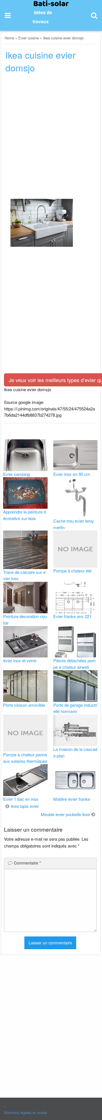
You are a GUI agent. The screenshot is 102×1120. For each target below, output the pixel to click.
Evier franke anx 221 (72, 616)
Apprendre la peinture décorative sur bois (24, 515)
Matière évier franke (71, 799)
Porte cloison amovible (24, 705)
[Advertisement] (51, 132)
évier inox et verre (19, 660)
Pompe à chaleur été (72, 571)
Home (9, 38)
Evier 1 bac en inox (21, 799)
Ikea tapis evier (25, 806)
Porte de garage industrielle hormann (75, 708)
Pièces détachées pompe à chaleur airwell (74, 663)
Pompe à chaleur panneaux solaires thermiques (25, 757)
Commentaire (27, 863)
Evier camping (16, 474)
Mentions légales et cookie (25, 1112)
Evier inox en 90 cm (71, 474)
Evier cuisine (28, 38)
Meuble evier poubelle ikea (65, 814)
